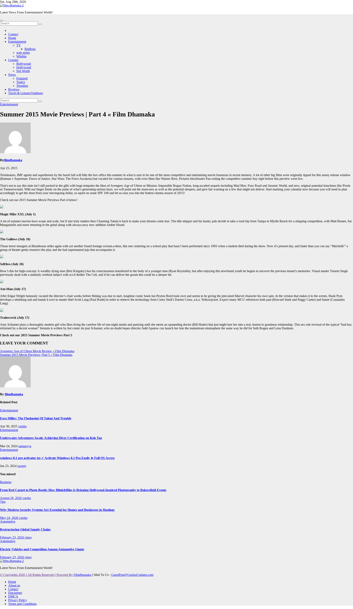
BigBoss (30, 49)
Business (5, 482)
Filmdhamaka (82, 575)
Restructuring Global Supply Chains (25, 529)
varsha (22, 426)
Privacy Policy (17, 600)
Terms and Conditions (22, 604)
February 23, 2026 (12, 537)
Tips (3, 501)
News (12, 74)
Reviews (13, 89)
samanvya (24, 446)
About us (14, 585)
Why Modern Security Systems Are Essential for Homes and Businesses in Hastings (57, 510)
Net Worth (23, 71)
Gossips (13, 60)
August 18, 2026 (11, 498)
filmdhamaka (13, 160)
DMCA (13, 596)
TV (18, 45)
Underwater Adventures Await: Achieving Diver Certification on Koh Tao (51, 438)
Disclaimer (15, 592)
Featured (22, 78)
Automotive (7, 521)
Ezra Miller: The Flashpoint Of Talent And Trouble (35, 418)
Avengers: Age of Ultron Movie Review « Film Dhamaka (37, 351)
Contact (13, 34)
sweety (21, 466)
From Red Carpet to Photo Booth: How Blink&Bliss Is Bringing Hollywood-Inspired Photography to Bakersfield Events (83, 490)
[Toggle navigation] (1, 20)
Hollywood (23, 67)
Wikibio (21, 56)
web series (23, 52)
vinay (28, 537)
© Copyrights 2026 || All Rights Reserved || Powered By (37, 575)
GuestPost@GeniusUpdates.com (132, 575)
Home (12, 38)
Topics (20, 82)
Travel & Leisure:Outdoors (25, 93)
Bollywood (23, 63)
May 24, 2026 (9, 518)
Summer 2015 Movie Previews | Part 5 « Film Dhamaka (36, 354)
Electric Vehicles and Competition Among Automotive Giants (42, 549)
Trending (22, 85)
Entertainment (17, 41)
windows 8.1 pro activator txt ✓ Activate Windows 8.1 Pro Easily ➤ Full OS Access (57, 458)
